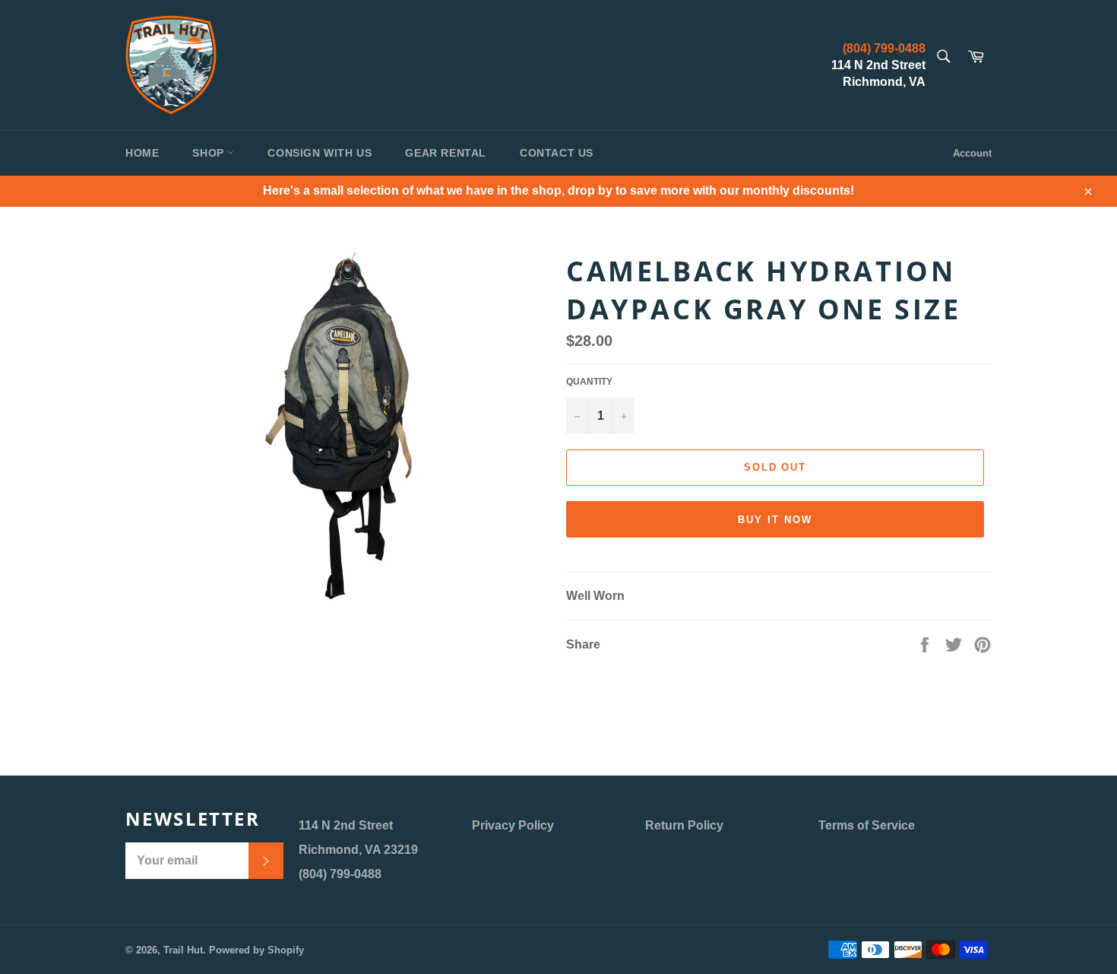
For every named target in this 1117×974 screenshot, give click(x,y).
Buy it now (775, 519)
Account (972, 153)
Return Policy (684, 825)
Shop (209, 153)
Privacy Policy (513, 825)
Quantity (589, 381)
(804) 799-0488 (884, 48)
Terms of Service (866, 825)
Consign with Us (319, 153)
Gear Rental (445, 153)
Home (142, 153)
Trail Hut (183, 950)
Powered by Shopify (256, 950)
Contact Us (556, 153)
